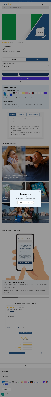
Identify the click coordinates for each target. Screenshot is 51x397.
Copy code (30, 202)
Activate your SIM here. (28, 1)
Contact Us (2, 394)
